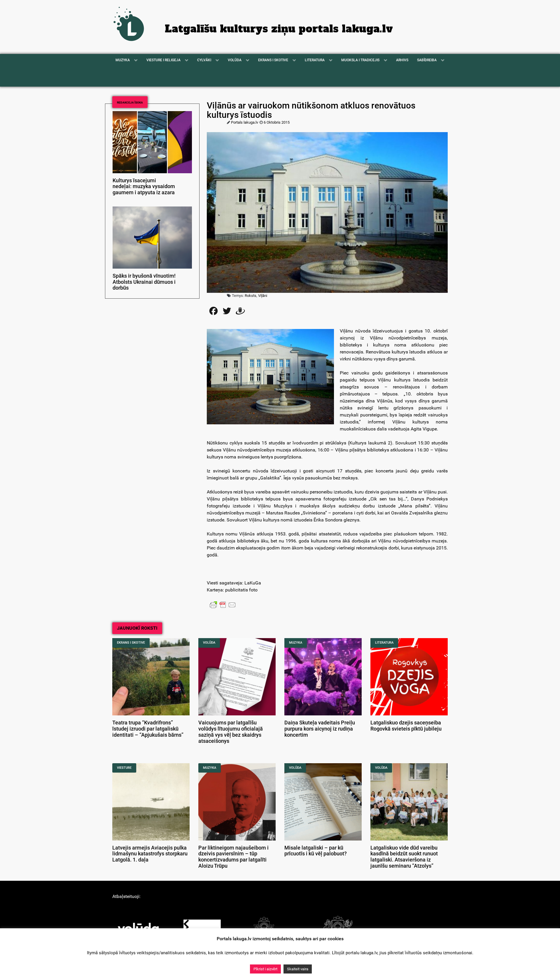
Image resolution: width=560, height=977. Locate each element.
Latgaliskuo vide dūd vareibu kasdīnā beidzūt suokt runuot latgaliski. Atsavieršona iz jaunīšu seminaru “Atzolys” (404, 857)
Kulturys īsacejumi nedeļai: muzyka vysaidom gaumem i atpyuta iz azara (144, 187)
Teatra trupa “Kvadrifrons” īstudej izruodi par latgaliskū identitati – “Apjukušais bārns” (147, 729)
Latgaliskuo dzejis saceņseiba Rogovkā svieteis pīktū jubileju (406, 726)
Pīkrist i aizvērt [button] (265, 969)
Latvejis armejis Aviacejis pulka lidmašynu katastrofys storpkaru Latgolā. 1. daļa (150, 854)
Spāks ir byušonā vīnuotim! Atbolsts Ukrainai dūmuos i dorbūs (144, 282)
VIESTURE (124, 768)
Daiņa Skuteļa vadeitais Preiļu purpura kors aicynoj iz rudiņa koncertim (319, 729)
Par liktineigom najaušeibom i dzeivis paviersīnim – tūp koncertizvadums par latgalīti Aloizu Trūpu (233, 857)
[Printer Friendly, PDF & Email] (223, 604)
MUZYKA (295, 643)
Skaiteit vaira (297, 969)
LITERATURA (384, 643)
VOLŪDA (209, 643)
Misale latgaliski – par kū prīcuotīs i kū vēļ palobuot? (315, 851)
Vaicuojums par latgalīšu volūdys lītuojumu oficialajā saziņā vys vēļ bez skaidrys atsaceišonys (230, 732)
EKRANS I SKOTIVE (131, 643)
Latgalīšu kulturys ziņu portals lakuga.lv (279, 29)
